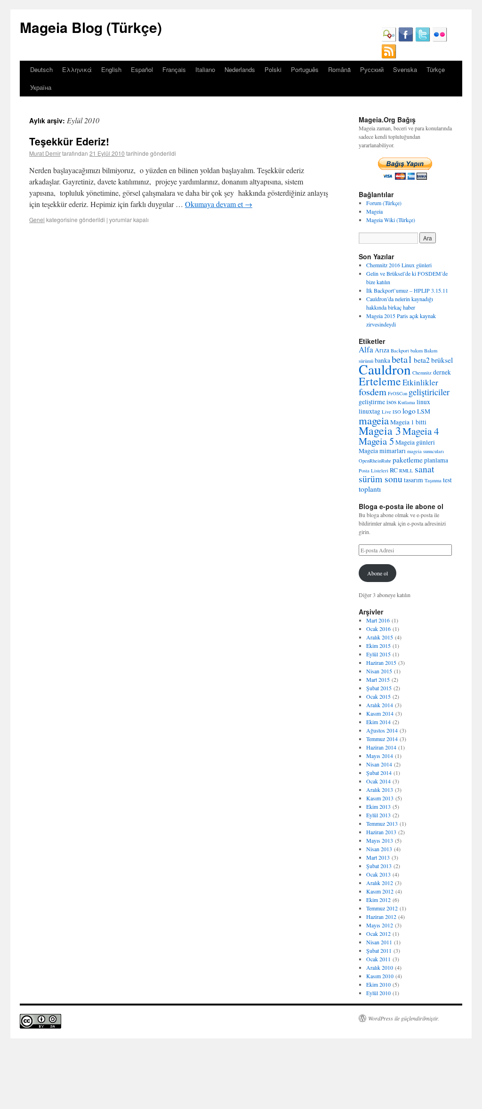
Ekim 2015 (378, 645)
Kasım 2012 (380, 891)
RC (394, 470)
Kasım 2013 (380, 798)
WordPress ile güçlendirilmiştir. (403, 1018)
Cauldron (385, 369)
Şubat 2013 (379, 866)
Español (142, 69)
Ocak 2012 (378, 933)
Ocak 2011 (378, 959)
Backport (400, 350)
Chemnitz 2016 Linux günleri (399, 265)
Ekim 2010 (378, 984)
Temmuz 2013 (382, 823)
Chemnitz (422, 372)
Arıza (382, 350)
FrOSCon (397, 393)
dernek (442, 372)
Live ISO (391, 411)
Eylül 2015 (378, 654)
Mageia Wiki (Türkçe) (390, 219)
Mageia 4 (420, 431)
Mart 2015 (378, 679)
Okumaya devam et (218, 204)
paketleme (408, 459)
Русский (372, 69)
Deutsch (41, 69)
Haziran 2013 (381, 832)
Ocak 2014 (378, 781)
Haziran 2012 (381, 916)
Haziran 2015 (381, 662)
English (111, 69)
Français (174, 69)
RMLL (406, 470)
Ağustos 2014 (382, 730)
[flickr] (439, 39)
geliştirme (372, 402)
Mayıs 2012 (379, 925)
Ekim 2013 (378, 806)
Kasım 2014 (380, 713)
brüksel (442, 360)
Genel (37, 219)
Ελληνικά (77, 69)
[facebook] (405, 39)
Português (305, 69)
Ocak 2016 (378, 628)
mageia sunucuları (425, 451)
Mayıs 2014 (379, 755)
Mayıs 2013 (379, 840)
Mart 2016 (378, 620)
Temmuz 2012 (382, 908)
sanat (424, 469)
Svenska (405, 69)
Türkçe (435, 69)
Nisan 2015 (379, 671)
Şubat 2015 (379, 688)
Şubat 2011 (379, 950)
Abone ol (377, 573)
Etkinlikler (420, 382)
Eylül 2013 (378, 815)
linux (423, 402)
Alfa (366, 349)
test (447, 480)
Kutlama (406, 402)
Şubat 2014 (379, 772)
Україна (40, 87)
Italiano (205, 69)
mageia (374, 420)
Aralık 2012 (379, 882)
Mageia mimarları (382, 451)
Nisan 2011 (379, 942)
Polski (273, 69)
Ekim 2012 (378, 899)
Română (339, 69)
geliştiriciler (429, 392)
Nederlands (240, 69)
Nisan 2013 (379, 849)
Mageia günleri (415, 442)
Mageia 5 (376, 440)
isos (391, 402)
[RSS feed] (388, 56)
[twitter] (422, 39)
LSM (423, 411)
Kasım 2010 (380, 976)
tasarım (413, 480)
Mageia (374, 211)
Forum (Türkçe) (384, 203)
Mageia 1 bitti (408, 422)
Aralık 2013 (379, 789)
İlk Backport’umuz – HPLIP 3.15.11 (407, 290)
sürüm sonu (380, 478)
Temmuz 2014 (382, 738)
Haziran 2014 (381, 747)
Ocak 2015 (378, 696)
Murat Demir (45, 153)
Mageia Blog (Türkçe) (91, 27)
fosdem (372, 391)
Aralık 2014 (379, 705)
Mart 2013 (378, 857)
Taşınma (433, 480)
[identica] (388, 39)
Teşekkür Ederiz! (69, 141)
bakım (416, 350)
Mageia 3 (380, 430)
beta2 (422, 360)
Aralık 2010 (379, 967)
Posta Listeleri (373, 470)
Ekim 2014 (378, 722)
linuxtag (369, 411)
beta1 (402, 359)
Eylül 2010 (378, 993)
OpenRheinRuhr (375, 460)
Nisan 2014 (379, 764)
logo (409, 410)
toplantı (370, 489)
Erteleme (380, 381)
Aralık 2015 (379, 637)
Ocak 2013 (378, 874)
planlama (436, 460)
